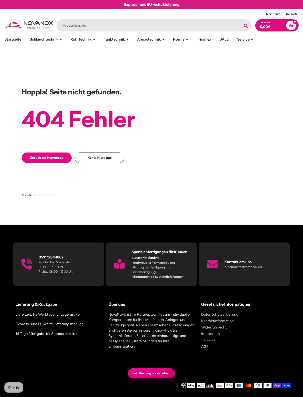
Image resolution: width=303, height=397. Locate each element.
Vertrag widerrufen (151, 373)
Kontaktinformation (217, 321)
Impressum (210, 333)
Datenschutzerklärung (219, 314)
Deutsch (291, 14)
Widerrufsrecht (214, 327)
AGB (205, 346)
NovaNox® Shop (44, 194)
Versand (208, 340)
